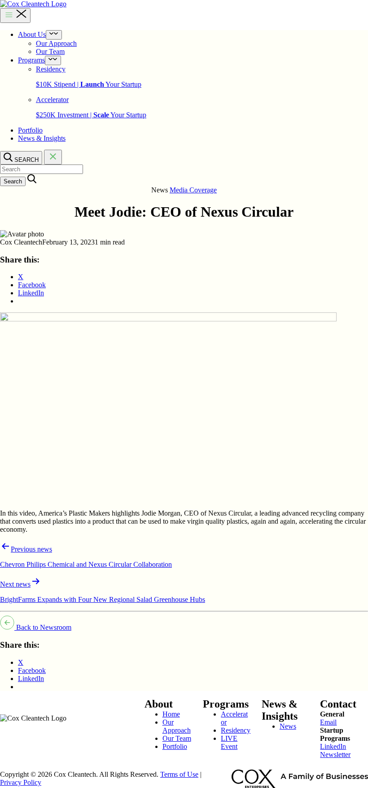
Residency (235, 730)
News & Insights (42, 138)
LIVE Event (229, 742)
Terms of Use (179, 774)
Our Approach (56, 43)
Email (328, 722)
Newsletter (335, 754)
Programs (31, 60)
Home (171, 714)
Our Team (50, 51)
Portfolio (30, 130)
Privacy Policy (20, 782)
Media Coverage (193, 190)
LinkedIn (333, 746)
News (288, 726)
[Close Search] (53, 157)
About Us (32, 34)
